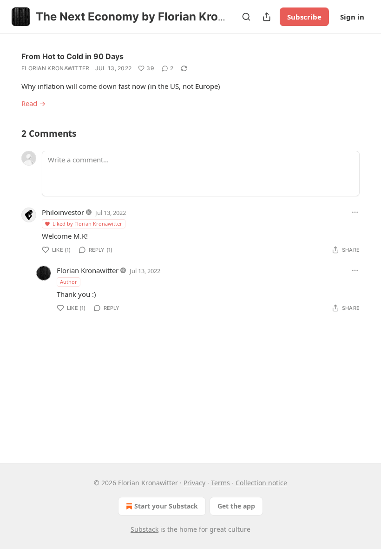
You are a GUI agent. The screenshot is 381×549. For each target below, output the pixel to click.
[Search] (246, 16)
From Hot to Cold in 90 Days (72, 56)
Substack (144, 529)
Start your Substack (166, 506)
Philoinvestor (63, 212)
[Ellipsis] (355, 212)
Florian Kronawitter (55, 68)
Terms (220, 482)
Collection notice (261, 482)
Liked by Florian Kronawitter (87, 223)
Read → (33, 103)
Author (68, 281)
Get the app (236, 506)
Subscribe (304, 16)
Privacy (194, 482)
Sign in (352, 16)
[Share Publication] (266, 16)
